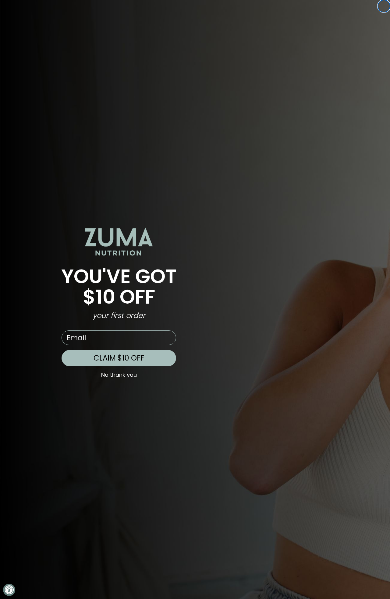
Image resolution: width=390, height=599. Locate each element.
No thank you (119, 375)
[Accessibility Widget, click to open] (9, 590)
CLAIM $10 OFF (119, 358)
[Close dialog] (384, 6)
